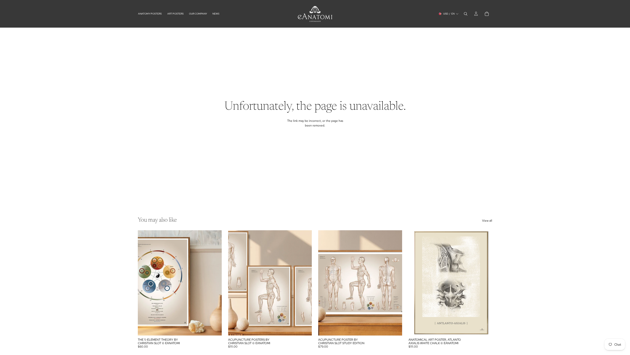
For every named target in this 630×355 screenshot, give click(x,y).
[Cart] (486, 13)
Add (398, 328)
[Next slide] (304, 283)
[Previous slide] (235, 283)
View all (487, 221)
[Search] (465, 13)
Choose (218, 328)
